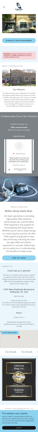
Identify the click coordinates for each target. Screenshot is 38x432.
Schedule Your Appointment (19, 40)
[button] (4, 7)
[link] (19, 7)
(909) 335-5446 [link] (21, 307)
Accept (19, 428)
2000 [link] (6, 303)
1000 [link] (6, 305)
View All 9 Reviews (19, 136)
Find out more (19, 258)
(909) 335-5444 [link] (22, 301)
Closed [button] (20, 317)
